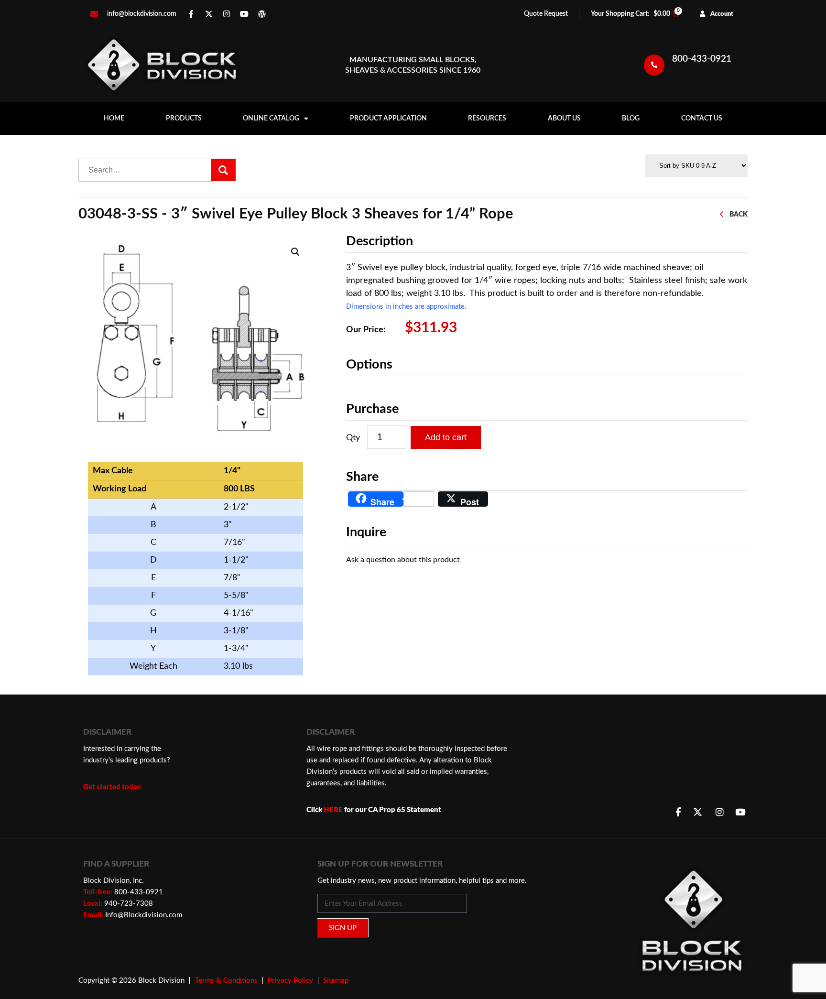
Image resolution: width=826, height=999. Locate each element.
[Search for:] (145, 170)
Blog (631, 118)
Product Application (388, 118)
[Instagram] (226, 14)
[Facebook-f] (191, 14)
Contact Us (701, 118)
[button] (295, 252)
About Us (564, 118)
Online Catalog (271, 118)
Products (184, 118)
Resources (487, 118)
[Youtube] (244, 14)
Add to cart (446, 437)
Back (738, 214)
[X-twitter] (209, 14)
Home (114, 118)
